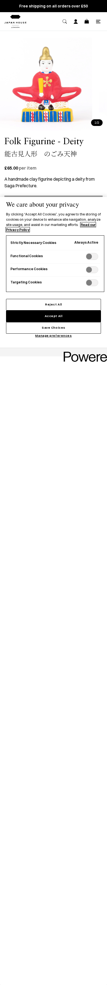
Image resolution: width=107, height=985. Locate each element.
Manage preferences (53, 336)
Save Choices (53, 328)
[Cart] (86, 21)
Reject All (53, 304)
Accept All (54, 316)
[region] (53, 591)
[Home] (15, 21)
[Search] (64, 21)
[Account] (75, 21)
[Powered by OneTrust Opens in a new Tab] (83, 352)
